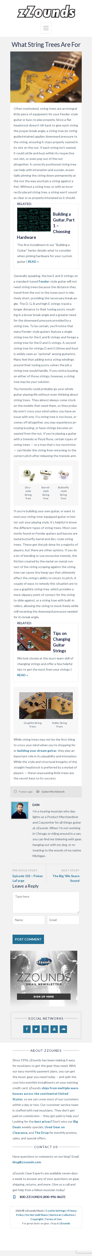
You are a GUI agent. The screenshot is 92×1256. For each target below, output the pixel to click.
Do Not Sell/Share (36, 1215)
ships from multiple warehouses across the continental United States (46, 1093)
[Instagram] (45, 1029)
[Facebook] (27, 1029)
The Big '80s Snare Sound (65, 878)
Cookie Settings (56, 1210)
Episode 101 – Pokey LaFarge (28, 878)
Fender (44, 281)
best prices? (43, 1121)
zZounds (64, 1223)
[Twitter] (36, 1029)
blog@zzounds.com (27, 1162)
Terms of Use (53, 1219)
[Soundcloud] (63, 1029)
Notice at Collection (62, 1215)
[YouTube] (54, 1029)
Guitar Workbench (53, 791)
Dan (36, 805)
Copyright (36, 1219)
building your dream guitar (36, 750)
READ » (33, 261)
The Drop (42, 1132)
